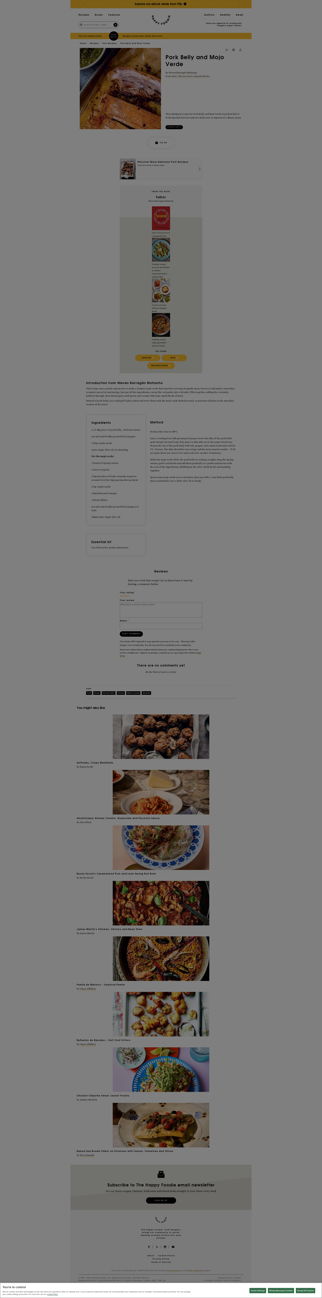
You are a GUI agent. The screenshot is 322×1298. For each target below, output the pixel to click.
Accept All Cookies (305, 1291)
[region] (161, 1290)
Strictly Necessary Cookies (281, 1291)
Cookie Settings (258, 1291)
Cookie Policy (52, 1294)
